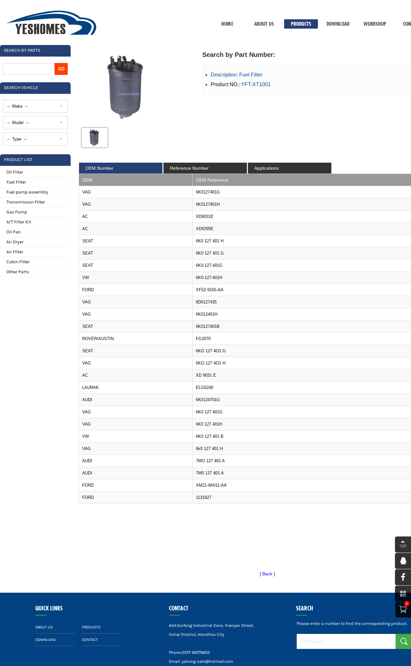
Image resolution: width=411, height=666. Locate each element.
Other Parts (17, 271)
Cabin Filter (18, 262)
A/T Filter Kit (18, 222)
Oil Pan (13, 232)
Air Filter (14, 252)
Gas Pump (16, 212)
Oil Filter (14, 172)
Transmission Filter (25, 202)
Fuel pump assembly (27, 192)
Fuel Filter (16, 182)
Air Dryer (14, 242)
